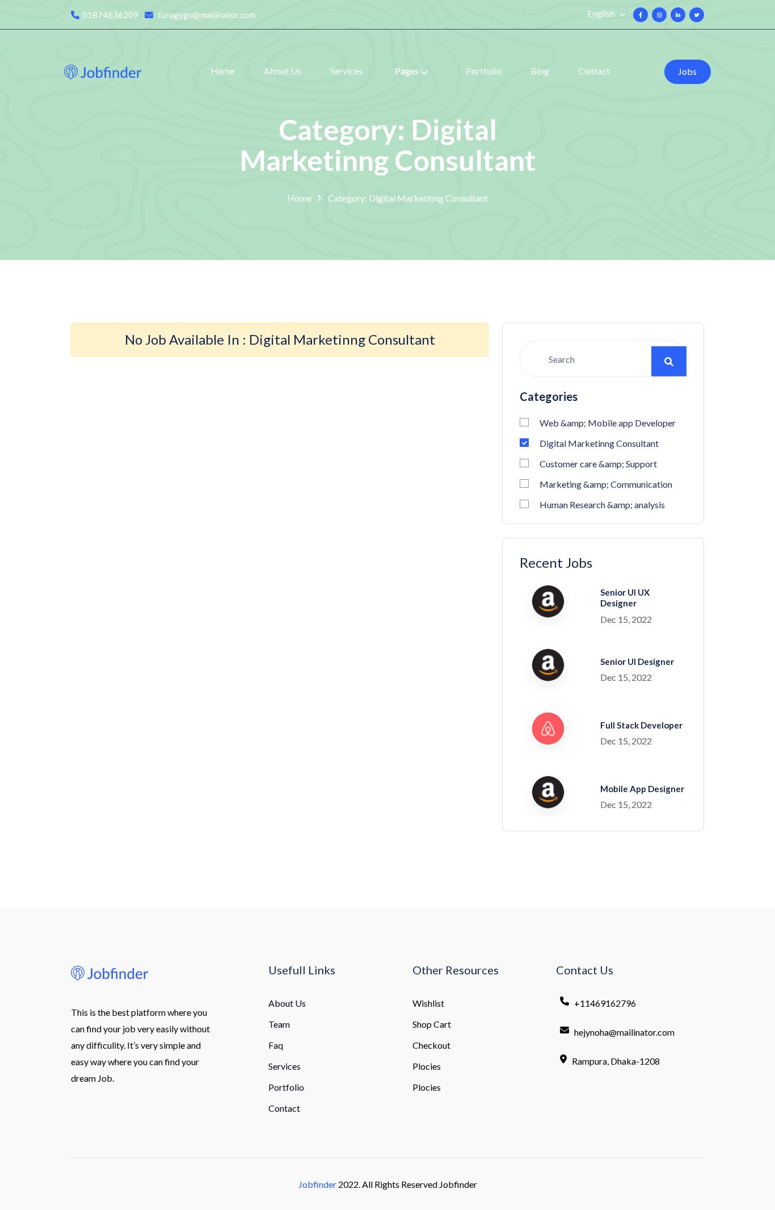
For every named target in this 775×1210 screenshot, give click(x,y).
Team (279, 1024)
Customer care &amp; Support (598, 463)
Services (346, 70)
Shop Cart (431, 1024)
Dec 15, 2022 (626, 619)
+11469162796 (605, 1003)
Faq (275, 1045)
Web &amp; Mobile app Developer (608, 422)
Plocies (426, 1066)
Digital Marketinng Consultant (599, 443)
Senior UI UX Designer (625, 598)
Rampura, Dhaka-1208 (616, 1061)
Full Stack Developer (641, 725)
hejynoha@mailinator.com (624, 1032)
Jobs (687, 71)
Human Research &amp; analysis (602, 504)
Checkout (431, 1045)
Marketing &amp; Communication (606, 484)
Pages (407, 70)
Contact (594, 70)
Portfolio (484, 70)
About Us (282, 70)
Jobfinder (317, 1184)
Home (222, 70)
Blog (539, 70)
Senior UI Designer (637, 661)
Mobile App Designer (642, 789)
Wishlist (428, 1003)
